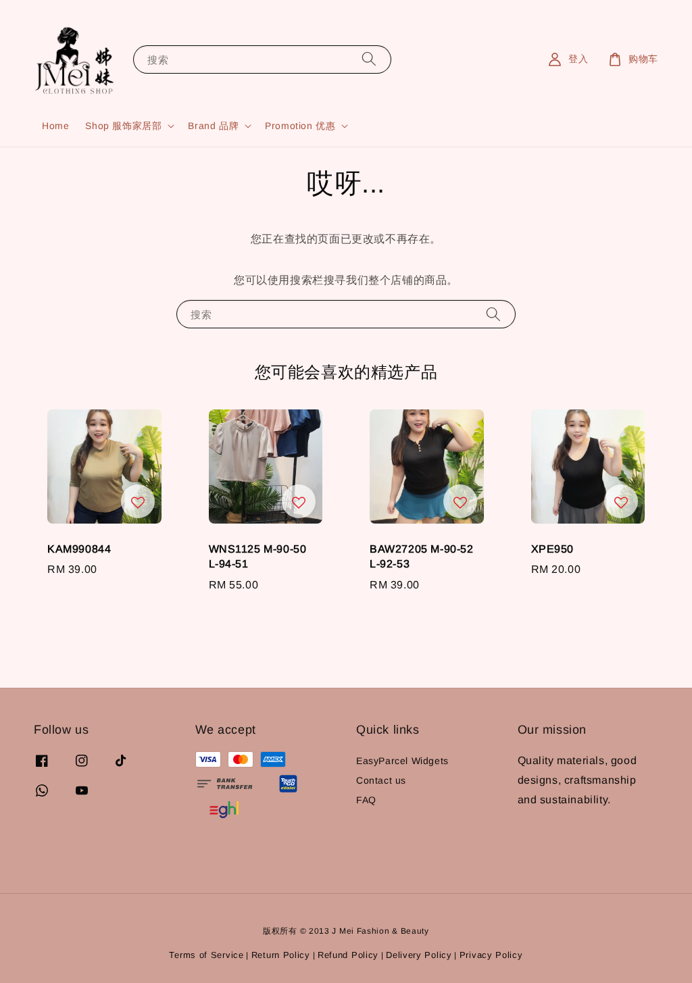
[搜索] (369, 59)
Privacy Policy (491, 955)
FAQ (366, 800)
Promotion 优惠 (300, 125)
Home (55, 125)
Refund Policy (348, 955)
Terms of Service (206, 955)
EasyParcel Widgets (402, 760)
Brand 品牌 (213, 125)
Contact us (381, 780)
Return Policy (280, 955)
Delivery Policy (419, 955)
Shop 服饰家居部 (123, 125)
